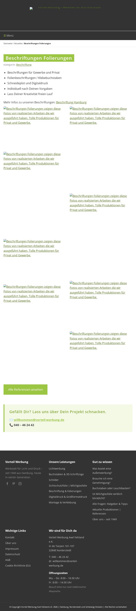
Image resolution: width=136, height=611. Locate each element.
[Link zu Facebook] (7, 484)
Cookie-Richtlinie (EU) (17, 565)
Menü (10, 35)
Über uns (10, 543)
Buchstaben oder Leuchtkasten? (111, 488)
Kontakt (9, 537)
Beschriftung (24, 64)
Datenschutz (12, 554)
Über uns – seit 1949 (104, 519)
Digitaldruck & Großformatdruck (68, 496)
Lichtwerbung (57, 468)
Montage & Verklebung (62, 502)
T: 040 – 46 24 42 (59, 557)
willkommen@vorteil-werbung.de (39, 420)
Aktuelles (18, 43)
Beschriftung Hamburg (71, 102)
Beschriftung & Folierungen (65, 491)
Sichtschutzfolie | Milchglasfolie (68, 485)
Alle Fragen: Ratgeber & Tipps (110, 504)
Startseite (8, 43)
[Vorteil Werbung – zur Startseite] (68, 15)
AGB (7, 560)
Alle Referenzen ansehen (25, 389)
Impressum (12, 548)
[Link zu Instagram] (20, 484)
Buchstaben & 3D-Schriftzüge (66, 474)
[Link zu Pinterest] (14, 484)
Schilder (54, 480)
